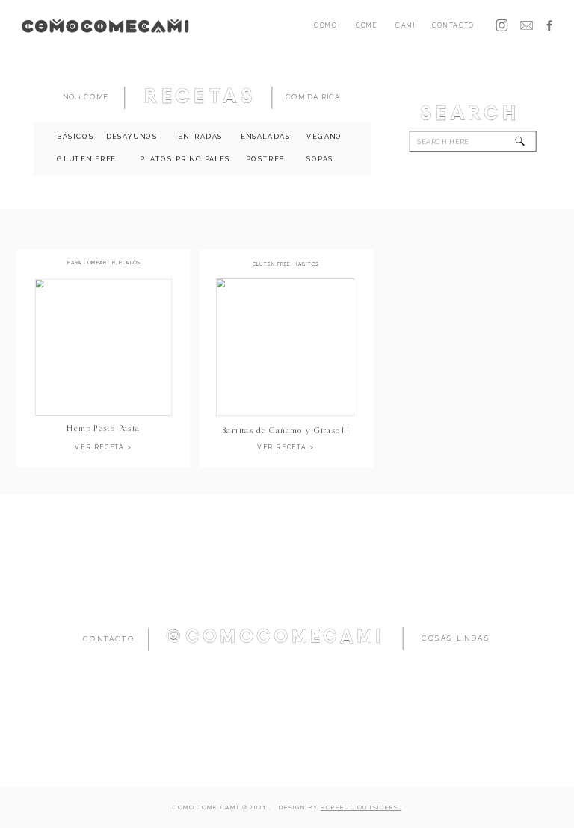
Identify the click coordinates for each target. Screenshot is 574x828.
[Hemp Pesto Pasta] (104, 347)
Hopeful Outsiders (361, 808)
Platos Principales (106, 265)
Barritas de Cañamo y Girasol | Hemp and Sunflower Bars (286, 434)
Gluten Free (272, 264)
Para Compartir (91, 263)
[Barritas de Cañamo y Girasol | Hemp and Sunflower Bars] (285, 347)
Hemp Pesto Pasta (103, 427)
